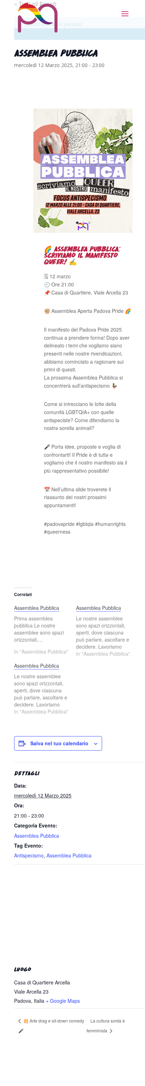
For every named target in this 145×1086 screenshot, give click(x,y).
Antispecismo (29, 855)
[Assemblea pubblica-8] (83, 231)
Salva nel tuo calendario (59, 743)
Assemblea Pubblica (36, 835)
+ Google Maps (63, 1000)
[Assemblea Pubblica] (45, 629)
